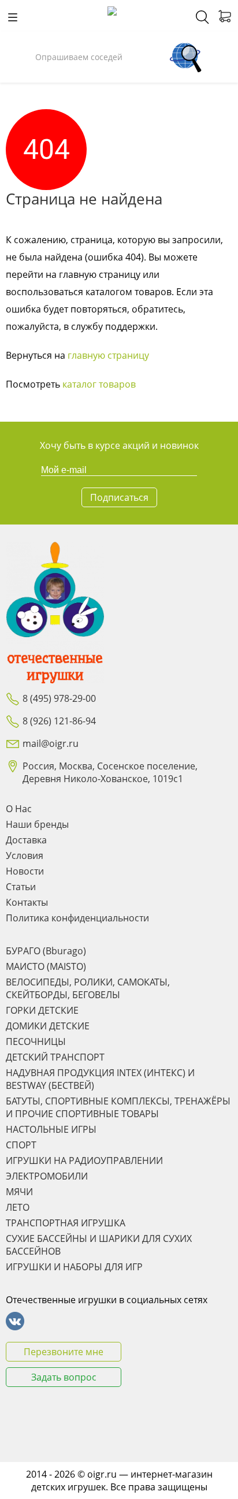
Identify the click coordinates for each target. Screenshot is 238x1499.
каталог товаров (99, 384)
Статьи (21, 886)
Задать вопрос (63, 1377)
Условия (24, 855)
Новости (25, 871)
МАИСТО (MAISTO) (46, 966)
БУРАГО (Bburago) (46, 950)
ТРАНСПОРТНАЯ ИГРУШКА (65, 1223)
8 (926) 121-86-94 (59, 721)
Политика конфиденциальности (77, 918)
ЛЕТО (17, 1207)
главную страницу (108, 355)
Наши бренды (37, 824)
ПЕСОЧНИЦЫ (36, 1041)
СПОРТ (21, 1145)
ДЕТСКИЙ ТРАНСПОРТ (55, 1057)
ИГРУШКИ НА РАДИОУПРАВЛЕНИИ (84, 1160)
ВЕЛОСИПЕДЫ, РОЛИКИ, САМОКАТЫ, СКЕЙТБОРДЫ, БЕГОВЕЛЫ (88, 988)
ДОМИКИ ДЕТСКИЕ (48, 1026)
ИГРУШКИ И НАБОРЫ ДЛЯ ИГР (74, 1266)
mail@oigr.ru (51, 743)
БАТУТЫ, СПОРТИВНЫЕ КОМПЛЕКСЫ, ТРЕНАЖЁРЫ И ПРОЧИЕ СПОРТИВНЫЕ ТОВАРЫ (118, 1107)
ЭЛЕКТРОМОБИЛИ (47, 1176)
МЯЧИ (19, 1191)
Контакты (27, 902)
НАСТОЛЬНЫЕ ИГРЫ (51, 1129)
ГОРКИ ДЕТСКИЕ (42, 1010)
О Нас (19, 808)
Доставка (26, 840)
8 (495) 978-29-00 (59, 698)
